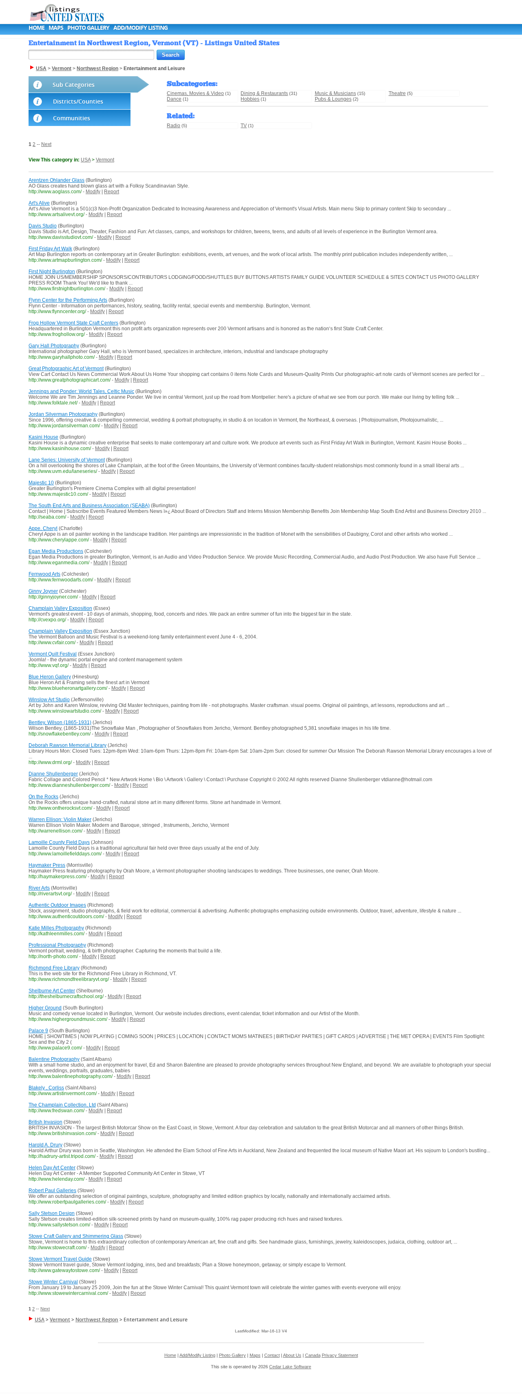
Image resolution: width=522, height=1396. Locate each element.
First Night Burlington (52, 271)
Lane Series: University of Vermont (67, 460)
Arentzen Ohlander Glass (56, 180)
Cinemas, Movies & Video (195, 93)
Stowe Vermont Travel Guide (60, 1259)
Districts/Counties (78, 101)
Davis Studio (43, 226)
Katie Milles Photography (56, 928)
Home (36, 27)
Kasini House (43, 437)
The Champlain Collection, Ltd (62, 1105)
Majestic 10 (41, 483)
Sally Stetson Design (52, 1213)
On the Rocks (43, 797)
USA (86, 160)
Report (111, 191)
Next (46, 144)
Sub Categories (74, 84)
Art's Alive (39, 203)
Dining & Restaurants (264, 93)
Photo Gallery (88, 27)
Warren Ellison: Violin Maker (60, 819)
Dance (174, 99)
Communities (71, 118)
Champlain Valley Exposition (60, 608)
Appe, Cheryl (43, 528)
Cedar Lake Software (290, 1366)
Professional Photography (57, 945)
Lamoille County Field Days (59, 842)
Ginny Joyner (43, 591)
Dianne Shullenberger (53, 774)
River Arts (39, 888)
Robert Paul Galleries (52, 1190)
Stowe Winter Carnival (53, 1282)
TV (244, 125)
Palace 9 (38, 1031)
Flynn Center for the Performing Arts (68, 300)
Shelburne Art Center (52, 991)
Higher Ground (45, 1008)
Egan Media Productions (56, 551)
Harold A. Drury (45, 1145)
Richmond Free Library (54, 968)
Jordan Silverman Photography (63, 414)
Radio (173, 125)
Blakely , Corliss (46, 1088)
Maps (56, 27)
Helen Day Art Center (52, 1168)
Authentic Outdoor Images (57, 905)
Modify (93, 191)
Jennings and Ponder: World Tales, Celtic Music (81, 391)
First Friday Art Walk (50, 249)
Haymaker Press (47, 865)
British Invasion (45, 1122)
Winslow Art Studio (49, 699)
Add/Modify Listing (140, 27)
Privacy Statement (340, 1355)
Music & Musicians (335, 93)
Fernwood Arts (44, 574)
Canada (313, 1355)
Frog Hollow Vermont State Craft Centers (73, 323)
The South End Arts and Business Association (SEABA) (89, 505)
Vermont (105, 160)
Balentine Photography (54, 1059)
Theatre (397, 93)
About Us (292, 1355)
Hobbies (250, 99)
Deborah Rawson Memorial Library (67, 745)
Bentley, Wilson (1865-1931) (60, 722)
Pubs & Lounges (333, 99)
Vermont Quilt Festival (53, 654)
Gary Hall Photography (54, 346)
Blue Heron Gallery (50, 677)
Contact (272, 1355)
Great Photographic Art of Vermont (66, 368)
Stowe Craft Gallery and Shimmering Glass (76, 1236)
